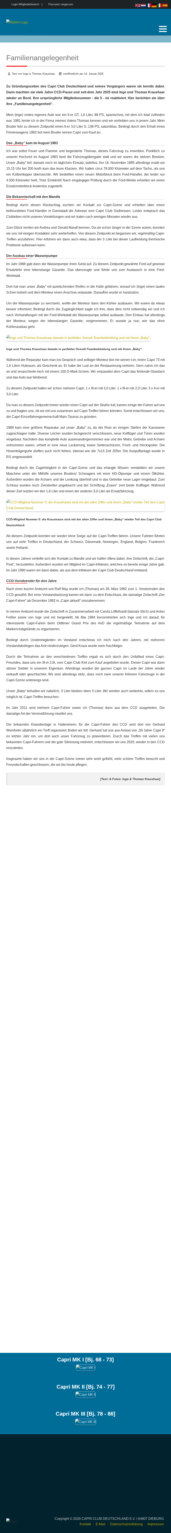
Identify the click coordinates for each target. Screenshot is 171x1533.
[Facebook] (151, 38)
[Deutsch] (154, 5)
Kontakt (85, 1524)
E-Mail (100, 1524)
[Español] (165, 5)
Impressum (155, 1524)
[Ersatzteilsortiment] (162, 38)
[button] (163, 29)
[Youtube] (156, 38)
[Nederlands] (143, 5)
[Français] (149, 5)
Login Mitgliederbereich (25, 4)
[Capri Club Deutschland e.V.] (17, 22)
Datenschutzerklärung (126, 1524)
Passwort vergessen (60, 4)
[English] (138, 5)
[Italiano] (159, 5)
